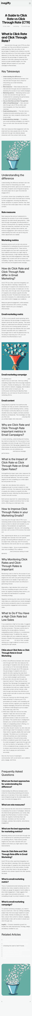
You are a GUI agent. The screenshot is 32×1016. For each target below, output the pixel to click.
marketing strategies (16, 417)
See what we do (23, 928)
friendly (12, 640)
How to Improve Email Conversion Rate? (14, 948)
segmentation (5, 551)
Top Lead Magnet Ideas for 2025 (12, 952)
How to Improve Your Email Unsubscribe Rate (16, 950)
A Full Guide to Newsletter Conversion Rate (15, 944)
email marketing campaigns (19, 379)
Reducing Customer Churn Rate (12, 954)
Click (3, 45)
